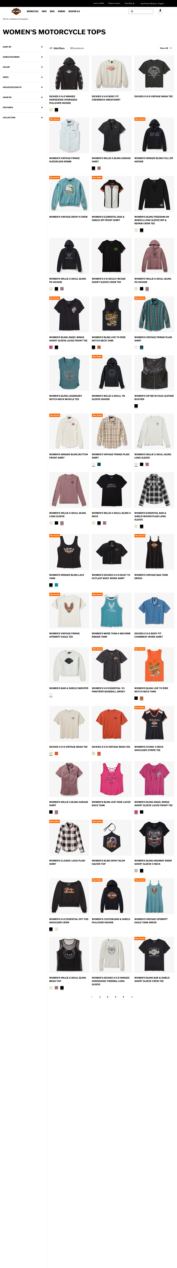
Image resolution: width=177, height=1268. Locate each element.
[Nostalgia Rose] (99, 168)
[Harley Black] (93, 168)
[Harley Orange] (99, 347)
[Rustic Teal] (56, 585)
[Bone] (51, 109)
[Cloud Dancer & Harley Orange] (136, 526)
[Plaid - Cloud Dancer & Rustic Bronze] (136, 347)
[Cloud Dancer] (136, 230)
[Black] (56, 109)
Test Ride (128, 3)
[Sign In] (160, 11)
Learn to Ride (98, 3)
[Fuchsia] (51, 347)
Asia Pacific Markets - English (152, 3)
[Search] (141, 11)
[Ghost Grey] (136, 870)
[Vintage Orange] (56, 753)
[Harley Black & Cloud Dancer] (141, 526)
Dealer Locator (114, 3)
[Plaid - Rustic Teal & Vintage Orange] (141, 347)
